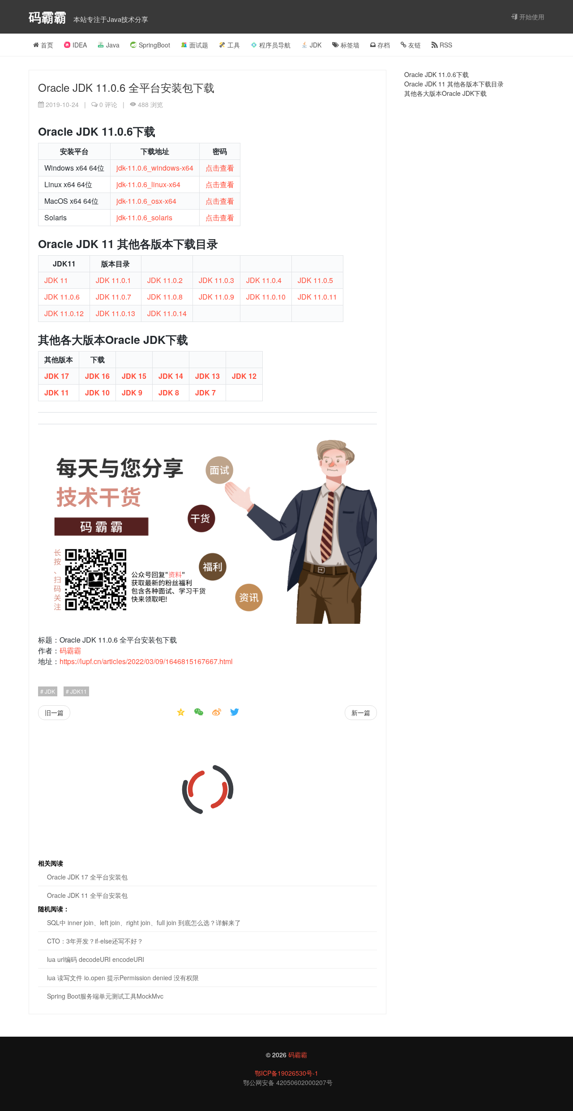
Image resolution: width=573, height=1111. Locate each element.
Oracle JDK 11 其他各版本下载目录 (454, 83)
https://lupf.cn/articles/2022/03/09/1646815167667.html (146, 661)
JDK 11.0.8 (165, 297)
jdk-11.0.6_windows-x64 (154, 168)
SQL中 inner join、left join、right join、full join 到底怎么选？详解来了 (144, 922)
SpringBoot (154, 44)
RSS (445, 44)
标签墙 (349, 44)
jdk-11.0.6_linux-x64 (148, 184)
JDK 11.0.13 (115, 313)
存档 (383, 44)
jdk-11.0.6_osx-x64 (146, 201)
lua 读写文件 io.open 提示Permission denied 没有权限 (123, 977)
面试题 (198, 44)
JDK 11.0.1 (113, 280)
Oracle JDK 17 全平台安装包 (87, 876)
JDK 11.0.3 (216, 280)
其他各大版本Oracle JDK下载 (445, 93)
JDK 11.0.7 (113, 297)
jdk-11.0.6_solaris (144, 217)
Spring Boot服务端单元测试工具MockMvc (105, 995)
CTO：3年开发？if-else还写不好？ (95, 940)
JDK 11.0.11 (317, 297)
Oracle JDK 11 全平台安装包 (87, 895)
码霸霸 (49, 17)
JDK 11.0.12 (64, 313)
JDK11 (78, 691)
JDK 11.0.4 (264, 280)
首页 (46, 44)
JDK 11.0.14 (167, 313)
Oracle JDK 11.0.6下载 (436, 74)
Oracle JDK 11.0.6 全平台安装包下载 (126, 87)
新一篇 (360, 712)
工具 (233, 44)
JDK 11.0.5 (315, 280)
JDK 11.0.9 (216, 297)
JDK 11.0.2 (165, 280)
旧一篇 (54, 712)
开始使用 (530, 16)
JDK (315, 44)
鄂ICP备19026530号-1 (286, 1072)
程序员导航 (275, 44)
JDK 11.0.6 (62, 297)
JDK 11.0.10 (266, 297)
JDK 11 (56, 280)
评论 (108, 104)
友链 (413, 44)
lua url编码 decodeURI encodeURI (95, 959)
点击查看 (219, 168)
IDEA (80, 44)
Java (113, 44)
